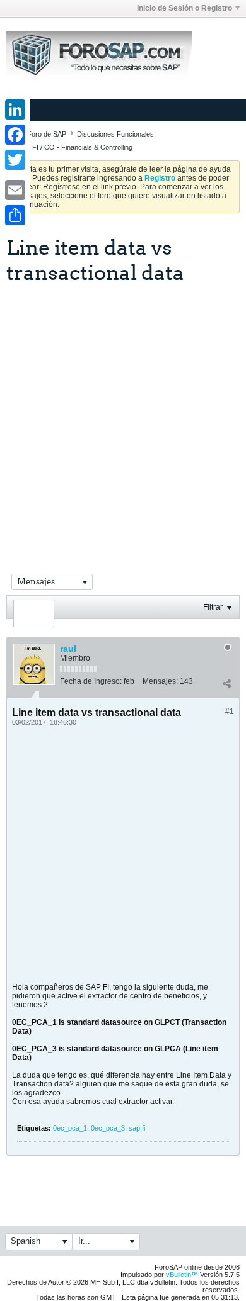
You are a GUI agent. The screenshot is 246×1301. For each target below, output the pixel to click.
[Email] (15, 190)
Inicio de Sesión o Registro (184, 8)
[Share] (15, 215)
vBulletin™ (182, 1274)
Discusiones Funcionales (115, 134)
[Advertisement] (123, 413)
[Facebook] (15, 134)
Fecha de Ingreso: (91, 681)
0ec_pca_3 (108, 1128)
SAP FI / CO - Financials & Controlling (74, 147)
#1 (229, 711)
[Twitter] (15, 159)
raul (68, 649)
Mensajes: (160, 681)
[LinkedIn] (15, 109)
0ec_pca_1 (70, 1128)
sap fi (137, 1128)
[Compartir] (226, 684)
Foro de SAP (46, 134)
